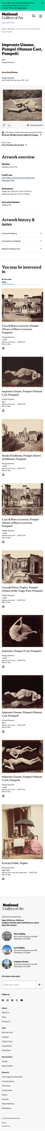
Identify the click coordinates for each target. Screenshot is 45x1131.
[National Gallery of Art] (22, 906)
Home (4, 29)
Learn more (22, 8)
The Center (6, 1086)
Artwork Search (8, 1081)
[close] (42, 3)
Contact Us (6, 1021)
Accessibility (7, 1046)
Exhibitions (6, 1050)
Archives (5, 1099)
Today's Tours (7, 1041)
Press (4, 1017)
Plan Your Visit (7, 1032)
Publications (6, 1108)
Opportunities (7, 1066)
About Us (5, 1012)
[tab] (8, 281)
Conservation (7, 1090)
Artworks (11, 29)
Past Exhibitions (8, 1103)
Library (4, 1095)
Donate (5, 1061)
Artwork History (9, 233)
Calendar (5, 1037)
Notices (4, 1123)
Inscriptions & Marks (11, 241)
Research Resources (11, 248)
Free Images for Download (12, 1077)
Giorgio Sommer (8, 78)
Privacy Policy (6, 1126)
